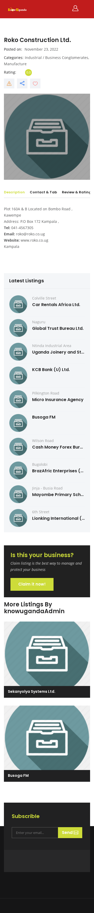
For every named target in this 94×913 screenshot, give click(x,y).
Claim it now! (32, 584)
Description (14, 192)
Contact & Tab (43, 192)
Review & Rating (76, 192)
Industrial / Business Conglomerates (56, 57)
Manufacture (15, 63)
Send (68, 833)
